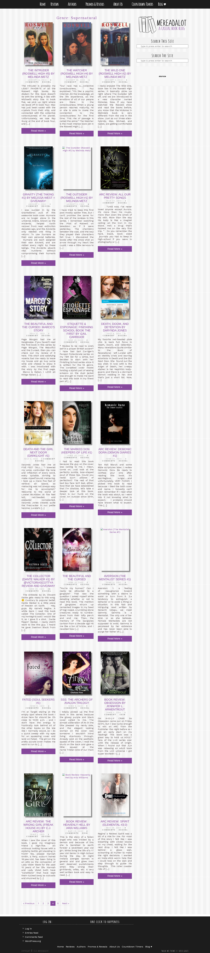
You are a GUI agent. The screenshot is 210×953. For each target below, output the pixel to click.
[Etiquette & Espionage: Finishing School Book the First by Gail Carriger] (77, 297)
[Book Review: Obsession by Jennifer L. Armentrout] (115, 673)
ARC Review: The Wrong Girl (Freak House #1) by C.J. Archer (38, 826)
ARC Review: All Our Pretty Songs (115, 196)
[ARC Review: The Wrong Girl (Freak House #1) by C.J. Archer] (38, 794)
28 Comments (38, 590)
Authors (72, 4)
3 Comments (115, 81)
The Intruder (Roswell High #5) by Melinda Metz (38, 73)
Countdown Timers (142, 4)
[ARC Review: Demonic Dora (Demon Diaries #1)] (115, 422)
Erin (122, 715)
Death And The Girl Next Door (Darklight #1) (38, 452)
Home (43, 4)
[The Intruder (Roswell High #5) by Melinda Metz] (38, 43)
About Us (118, 4)
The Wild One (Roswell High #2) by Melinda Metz (115, 73)
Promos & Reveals (95, 4)
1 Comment (114, 202)
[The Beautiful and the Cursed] (77, 549)
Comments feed (34, 937)
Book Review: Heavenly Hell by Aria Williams (76, 825)
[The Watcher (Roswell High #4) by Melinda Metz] (77, 43)
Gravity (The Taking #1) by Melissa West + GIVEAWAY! (38, 198)
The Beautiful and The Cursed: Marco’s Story (38, 327)
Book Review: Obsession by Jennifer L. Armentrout (115, 704)
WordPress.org (33, 941)
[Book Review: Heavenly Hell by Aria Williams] (77, 794)
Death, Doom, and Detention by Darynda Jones (115, 327)
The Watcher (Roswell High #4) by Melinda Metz (77, 73)
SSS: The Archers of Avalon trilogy (77, 701)
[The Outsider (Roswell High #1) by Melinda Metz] (77, 167)
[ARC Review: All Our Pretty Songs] (115, 167)
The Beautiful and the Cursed (77, 577)
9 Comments (76, 707)
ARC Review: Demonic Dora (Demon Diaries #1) (114, 452)
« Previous (28, 903)
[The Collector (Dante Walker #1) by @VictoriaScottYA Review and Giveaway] (38, 549)
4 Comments (76, 205)
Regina (46, 82)
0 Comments (39, 81)
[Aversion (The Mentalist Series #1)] (115, 549)
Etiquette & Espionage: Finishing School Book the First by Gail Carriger (76, 330)
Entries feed (31, 932)
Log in (28, 928)
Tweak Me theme (168, 950)
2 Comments (76, 583)
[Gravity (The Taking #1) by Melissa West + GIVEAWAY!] (38, 167)
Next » (65, 903)
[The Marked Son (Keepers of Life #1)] (77, 422)
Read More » (38, 130)
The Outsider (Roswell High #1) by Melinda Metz (77, 198)
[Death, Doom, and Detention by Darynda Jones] (115, 297)
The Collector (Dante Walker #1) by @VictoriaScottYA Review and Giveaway (38, 580)
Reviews (55, 4)
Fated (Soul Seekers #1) (38, 701)
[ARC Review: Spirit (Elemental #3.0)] (115, 794)
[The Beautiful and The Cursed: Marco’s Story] (38, 297)
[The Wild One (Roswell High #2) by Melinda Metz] (115, 43)
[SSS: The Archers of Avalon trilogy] (77, 673)
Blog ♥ (162, 4)
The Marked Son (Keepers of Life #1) (76, 451)
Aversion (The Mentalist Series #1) (115, 577)
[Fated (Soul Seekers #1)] (38, 673)
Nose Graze (184, 950)
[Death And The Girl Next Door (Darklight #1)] (38, 422)
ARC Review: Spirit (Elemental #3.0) (115, 823)
